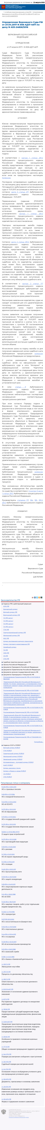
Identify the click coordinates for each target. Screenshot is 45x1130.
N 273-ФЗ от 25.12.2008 (9, 839)
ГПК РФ (6, 629)
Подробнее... (38, 742)
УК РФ (5, 656)
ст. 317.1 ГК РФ (6, 972)
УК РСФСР (7, 774)
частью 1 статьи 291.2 (32, 158)
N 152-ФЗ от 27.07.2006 (9, 927)
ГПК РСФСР (7, 750)
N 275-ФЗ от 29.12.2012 (9, 824)
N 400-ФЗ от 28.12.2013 (9, 787)
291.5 (4, 503)
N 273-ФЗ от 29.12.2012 (9, 809)
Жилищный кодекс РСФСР (12, 756)
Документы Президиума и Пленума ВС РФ (18, 674)
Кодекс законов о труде (12, 768)
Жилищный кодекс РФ (11, 635)
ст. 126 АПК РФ (6, 1079)
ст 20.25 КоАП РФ (7, 989)
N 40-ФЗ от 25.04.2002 (9, 802)
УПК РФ (6, 659)
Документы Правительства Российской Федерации (21, 669)
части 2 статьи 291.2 (20, 242)
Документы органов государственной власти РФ (20, 672)
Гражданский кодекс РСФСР (13, 753)
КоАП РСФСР (8, 765)
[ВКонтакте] (35, 597)
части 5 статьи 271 (20, 192)
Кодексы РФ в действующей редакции (17, 604)
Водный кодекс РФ (10, 612)
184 (31, 500)
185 (36, 500)
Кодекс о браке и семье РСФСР (14, 771)
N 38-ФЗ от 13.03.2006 (9, 847)
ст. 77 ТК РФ (5, 1047)
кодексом (39, 354)
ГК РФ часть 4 (8, 627)
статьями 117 (23, 500)
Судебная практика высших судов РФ (17, 662)
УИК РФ (6, 653)
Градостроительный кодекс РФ (14, 632)
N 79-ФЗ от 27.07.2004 (9, 817)
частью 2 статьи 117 (32, 284)
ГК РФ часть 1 (8, 618)
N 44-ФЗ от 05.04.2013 (9, 934)
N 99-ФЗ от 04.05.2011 (8, 884)
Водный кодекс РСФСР (11, 748)
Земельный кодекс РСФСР (12, 759)
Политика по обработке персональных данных (19, 1117)
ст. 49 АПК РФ (6, 1087)
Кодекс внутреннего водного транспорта (18, 641)
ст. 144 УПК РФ (6, 1054)
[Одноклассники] (39, 597)
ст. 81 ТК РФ (5, 999)
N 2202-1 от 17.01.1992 (8, 912)
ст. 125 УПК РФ (6, 1062)
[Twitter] (37, 597)
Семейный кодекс (9, 647)
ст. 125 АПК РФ (6, 1099)
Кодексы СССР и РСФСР (12, 745)
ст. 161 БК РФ (6, 1037)
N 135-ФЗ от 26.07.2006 (9, 877)
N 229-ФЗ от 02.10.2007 (9, 942)
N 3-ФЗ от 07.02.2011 (8, 862)
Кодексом (6, 178)
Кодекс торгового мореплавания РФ (16, 644)
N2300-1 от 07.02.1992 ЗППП (10, 832)
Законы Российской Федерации (14, 664)
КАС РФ (6, 638)
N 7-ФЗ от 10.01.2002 (8, 854)
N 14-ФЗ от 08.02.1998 (8, 894)
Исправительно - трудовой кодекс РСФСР (18, 762)
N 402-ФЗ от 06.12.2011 (9, 869)
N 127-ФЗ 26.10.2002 (8, 919)
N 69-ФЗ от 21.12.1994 (8, 794)
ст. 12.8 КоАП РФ (7, 1022)
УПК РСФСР (7, 777)
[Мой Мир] (41, 597)
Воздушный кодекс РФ (11, 615)
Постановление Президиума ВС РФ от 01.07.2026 (20, 690)
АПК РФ (6, 606)
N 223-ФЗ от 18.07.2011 (9, 902)
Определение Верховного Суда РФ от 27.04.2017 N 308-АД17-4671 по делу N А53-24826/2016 (22, 14)
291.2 (41, 500)
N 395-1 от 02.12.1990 (8, 957)
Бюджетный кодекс (10, 609)
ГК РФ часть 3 (8, 624)
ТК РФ (5, 650)
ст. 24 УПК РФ (6, 1069)
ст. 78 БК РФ (6, 1009)
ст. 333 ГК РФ (6, 964)
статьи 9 (20, 387)
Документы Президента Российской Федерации (20, 667)
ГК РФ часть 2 (8, 621)
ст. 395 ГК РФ (6, 979)
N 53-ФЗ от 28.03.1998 (9, 949)
